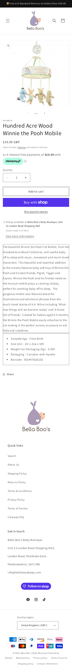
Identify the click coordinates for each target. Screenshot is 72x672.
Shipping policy (26, 663)
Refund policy (23, 658)
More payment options (36, 211)
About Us (13, 464)
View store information (20, 236)
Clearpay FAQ (16, 517)
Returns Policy (17, 482)
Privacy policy (40, 658)
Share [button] (10, 374)
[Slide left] (27, 113)
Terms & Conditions (20, 491)
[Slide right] (44, 113)
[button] (7, 20)
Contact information (47, 663)
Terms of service (59, 658)
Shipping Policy (17, 473)
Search (12, 456)
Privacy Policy (16, 499)
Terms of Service (18, 508)
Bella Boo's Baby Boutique (34, 653)
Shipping (21, 147)
